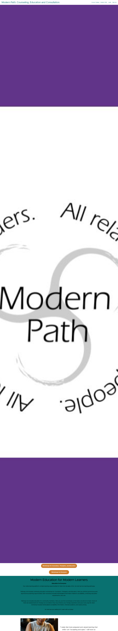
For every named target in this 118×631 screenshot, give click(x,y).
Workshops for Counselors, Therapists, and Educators (59, 565)
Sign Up (114, 2)
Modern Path (104, 2)
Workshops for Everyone (59, 572)
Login (109, 2)
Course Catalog (95, 2)
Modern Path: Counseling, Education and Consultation (30, 2)
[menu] (103, 2)
